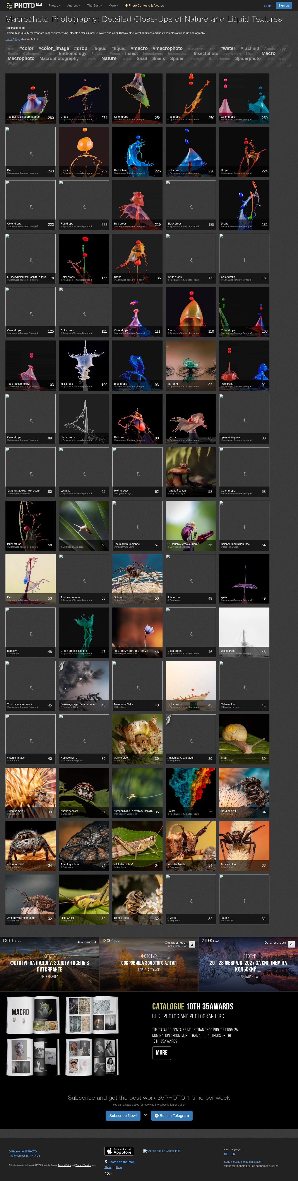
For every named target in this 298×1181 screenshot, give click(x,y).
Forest (115, 54)
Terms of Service (83, 1165)
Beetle (13, 54)
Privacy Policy (64, 1165)
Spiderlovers (219, 59)
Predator (127, 59)
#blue (11, 49)
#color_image (54, 48)
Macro (269, 53)
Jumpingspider (232, 54)
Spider (177, 58)
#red (212, 49)
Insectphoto (206, 53)
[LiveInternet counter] (18, 1159)
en (226, 1153)
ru (233, 1153)
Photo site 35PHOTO (24, 1151)
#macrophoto (168, 48)
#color (26, 48)
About (107, 1167)
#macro (139, 48)
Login (268, 5)
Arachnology (275, 49)
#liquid (118, 48)
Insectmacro (178, 54)
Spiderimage (196, 59)
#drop (80, 48)
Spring (270, 59)
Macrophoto (21, 58)
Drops (50, 54)
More (162, 1053)
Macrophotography (59, 58)
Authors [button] (73, 5)
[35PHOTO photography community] (23, 5)
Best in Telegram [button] (174, 1115)
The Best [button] (93, 5)
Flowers (97, 54)
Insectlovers (153, 54)
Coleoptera (32, 54)
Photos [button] (53, 5)
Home (9, 39)
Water (12, 63)
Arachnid (249, 48)
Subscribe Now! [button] (123, 1115)
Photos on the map (121, 1162)
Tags (17, 39)
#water (227, 48)
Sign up (284, 5)
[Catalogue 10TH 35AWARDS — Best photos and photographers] (62, 1035)
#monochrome (196, 49)
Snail (142, 58)
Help (119, 1167)
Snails (158, 58)
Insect (131, 53)
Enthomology (72, 53)
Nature (108, 58)
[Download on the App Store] (123, 1151)
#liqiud (99, 48)
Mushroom (90, 59)
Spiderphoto (248, 58)
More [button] (113, 5)
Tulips (282, 59)
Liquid (251, 54)
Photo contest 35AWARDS (24, 1155)
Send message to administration (243, 1161)
